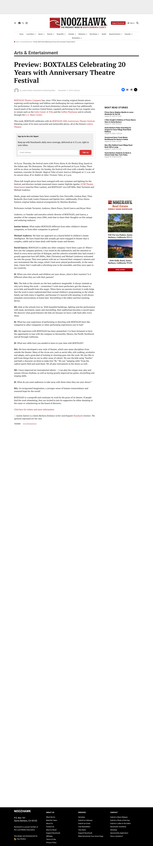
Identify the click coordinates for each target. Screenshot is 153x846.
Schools (49, 34)
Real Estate (93, 34)
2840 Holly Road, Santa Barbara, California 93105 (120, 261)
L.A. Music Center (34, 114)
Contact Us (50, 827)
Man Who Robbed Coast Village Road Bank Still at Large (118, 146)
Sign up (86, 152)
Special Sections (114, 34)
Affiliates (49, 836)
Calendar (128, 34)
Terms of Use (51, 839)
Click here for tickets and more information (34, 409)
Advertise (81, 817)
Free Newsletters (84, 827)
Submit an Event (84, 823)
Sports (40, 34)
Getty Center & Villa (43, 111)
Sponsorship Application (119, 833)
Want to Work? (51, 830)
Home (21, 34)
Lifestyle (71, 34)
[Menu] (15, 23)
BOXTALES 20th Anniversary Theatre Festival (73, 121)
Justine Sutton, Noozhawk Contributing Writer (38, 90)
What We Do (50, 817)
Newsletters (76, 38)
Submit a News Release (119, 817)
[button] (54, 145)
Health (104, 34)
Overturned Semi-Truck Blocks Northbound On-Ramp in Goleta (116, 138)
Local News (30, 34)
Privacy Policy (51, 843)
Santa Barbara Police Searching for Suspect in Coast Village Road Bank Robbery (118, 130)
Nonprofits (60, 34)
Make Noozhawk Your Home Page (90, 836)
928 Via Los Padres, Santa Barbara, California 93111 (120, 236)
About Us (49, 823)
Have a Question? (116, 836)
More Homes (120, 270)
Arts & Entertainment (26, 42)
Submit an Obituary (85, 820)
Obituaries (81, 34)
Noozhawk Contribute (118, 827)
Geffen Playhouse (69, 111)
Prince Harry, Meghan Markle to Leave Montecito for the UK (119, 113)
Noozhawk (78, 415)
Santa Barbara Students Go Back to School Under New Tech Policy (118, 154)
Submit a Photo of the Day (120, 820)
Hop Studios (20, 839)
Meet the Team (51, 820)
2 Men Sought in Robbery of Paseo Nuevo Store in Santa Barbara (120, 121)
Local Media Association (26, 830)
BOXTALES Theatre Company (27, 100)
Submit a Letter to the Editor (120, 823)
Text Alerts (82, 830)
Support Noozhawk (118, 23)
